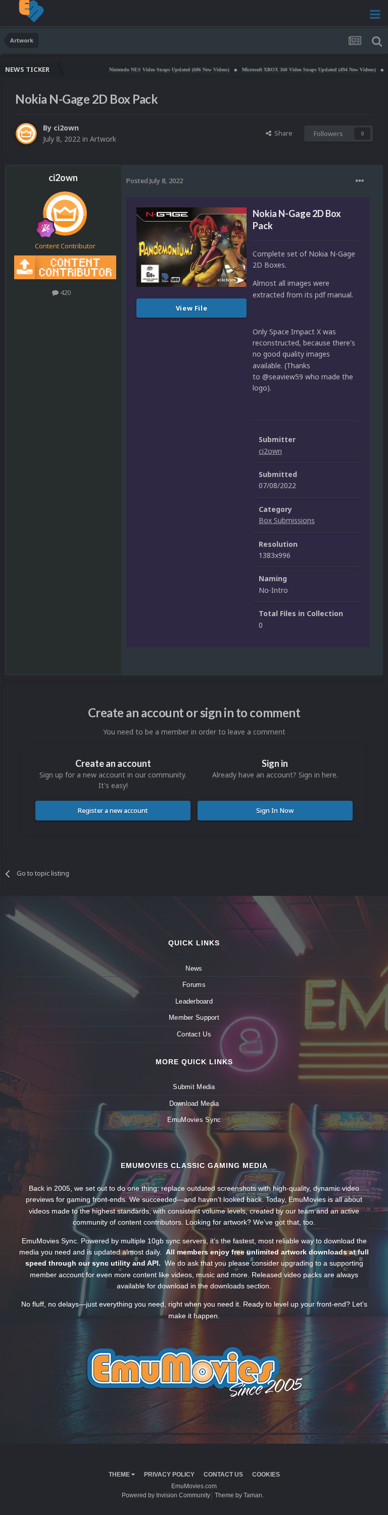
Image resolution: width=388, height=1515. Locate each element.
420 (65, 292)
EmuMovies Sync (194, 1119)
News (193, 968)
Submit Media (194, 1087)
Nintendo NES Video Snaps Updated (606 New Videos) (144, 69)
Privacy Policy (169, 1474)
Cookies (266, 1474)
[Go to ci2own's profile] (26, 133)
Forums (194, 984)
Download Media (194, 1103)
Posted (154, 180)
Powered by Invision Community (166, 1495)
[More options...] (360, 181)
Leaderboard (194, 1001)
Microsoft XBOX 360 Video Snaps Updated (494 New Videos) (284, 69)
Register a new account (113, 810)
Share (282, 133)
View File (192, 308)
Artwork (103, 139)
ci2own (66, 128)
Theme (120, 1474)
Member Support (194, 1017)
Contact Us (194, 1034)
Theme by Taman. (239, 1495)
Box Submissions (287, 520)
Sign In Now (275, 810)
